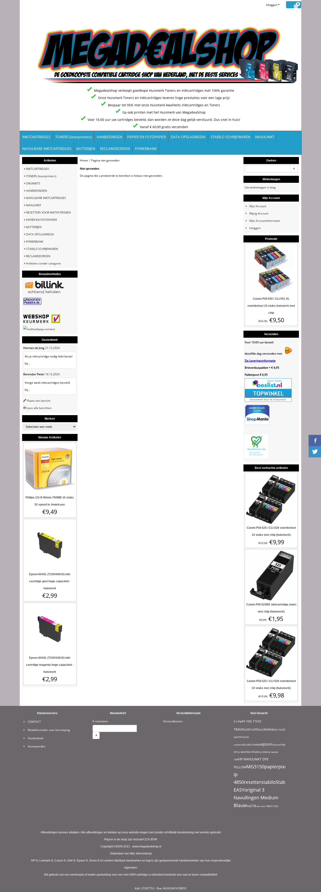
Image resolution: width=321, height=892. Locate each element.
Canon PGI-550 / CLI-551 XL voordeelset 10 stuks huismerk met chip (271, 305)
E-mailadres (100, 721)
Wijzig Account (258, 213)
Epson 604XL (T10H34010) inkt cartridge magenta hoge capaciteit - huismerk (50, 665)
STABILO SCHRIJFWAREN (230, 136)
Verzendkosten (173, 721)
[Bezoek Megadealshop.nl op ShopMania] (257, 424)
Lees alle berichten (39, 408)
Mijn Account (257, 206)
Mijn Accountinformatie (264, 221)
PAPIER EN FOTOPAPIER (146, 136)
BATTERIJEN (85, 148)
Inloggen (271, 5)
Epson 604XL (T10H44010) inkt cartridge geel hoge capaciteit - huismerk (49, 581)
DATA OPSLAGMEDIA (188, 136)
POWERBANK (146, 148)
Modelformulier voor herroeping (49, 730)
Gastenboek (35, 738)
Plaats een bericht (38, 401)
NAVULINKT (264, 136)
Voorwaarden (36, 746)
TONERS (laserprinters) (73, 136)
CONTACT (34, 722)
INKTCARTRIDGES (36, 136)
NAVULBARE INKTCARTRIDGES (46, 148)
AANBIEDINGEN (109, 136)
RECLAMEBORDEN (115, 148)
